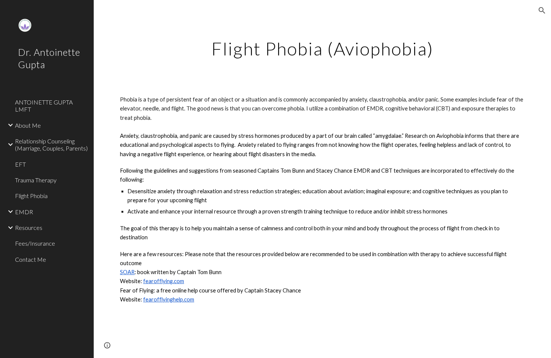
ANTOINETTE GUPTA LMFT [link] (44, 105)
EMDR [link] (24, 211)
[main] (322, 46)
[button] (542, 10)
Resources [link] (28, 227)
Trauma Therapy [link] (36, 179)
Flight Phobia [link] (31, 195)
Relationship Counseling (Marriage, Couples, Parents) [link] (51, 144)
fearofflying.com (163, 281)
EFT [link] (20, 164)
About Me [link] (28, 125)
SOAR (127, 272)
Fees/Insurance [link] (35, 243)
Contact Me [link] (30, 259)
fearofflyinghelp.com (168, 299)
